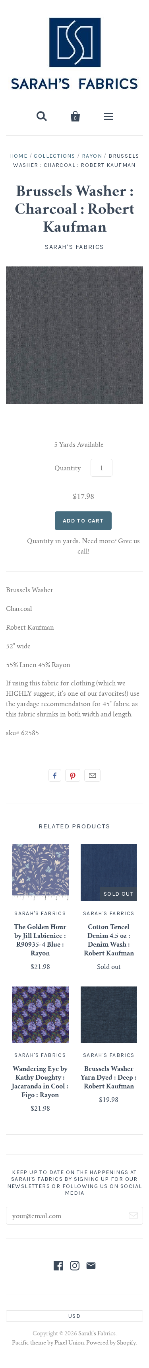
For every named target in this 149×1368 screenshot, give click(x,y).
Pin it (72, 775)
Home (19, 156)
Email (92, 775)
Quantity (67, 469)
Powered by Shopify (111, 1343)
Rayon (92, 156)
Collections (54, 156)
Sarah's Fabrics (74, 247)
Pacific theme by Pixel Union (48, 1343)
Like (54, 775)
